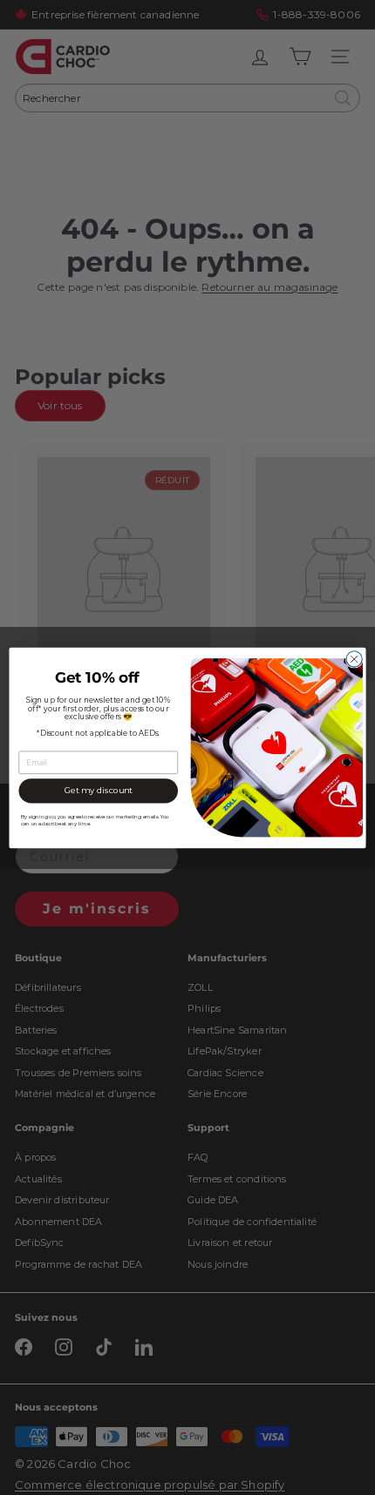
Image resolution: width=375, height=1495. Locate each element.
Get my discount (99, 790)
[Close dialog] (354, 658)
